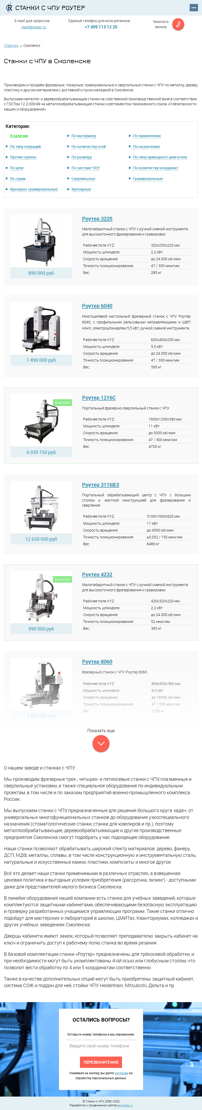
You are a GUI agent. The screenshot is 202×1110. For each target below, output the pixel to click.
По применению (147, 135)
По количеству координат (155, 167)
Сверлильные (83, 178)
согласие (121, 1073)
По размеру (82, 156)
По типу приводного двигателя (160, 156)
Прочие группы (23, 156)
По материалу (84, 135)
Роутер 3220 (97, 218)
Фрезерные (81, 189)
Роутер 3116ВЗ (100, 484)
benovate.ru (125, 1105)
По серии (18, 178)
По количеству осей (89, 146)
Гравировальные (148, 178)
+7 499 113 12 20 (101, 27)
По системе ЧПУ (86, 167)
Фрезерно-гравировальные (34, 189)
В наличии (19, 135)
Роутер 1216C (99, 397)
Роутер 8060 (97, 661)
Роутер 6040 (97, 305)
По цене (16, 167)
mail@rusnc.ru (34, 26)
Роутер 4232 (97, 574)
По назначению (146, 146)
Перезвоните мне (101, 1061)
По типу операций (25, 146)
